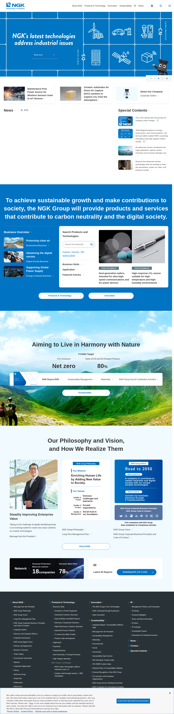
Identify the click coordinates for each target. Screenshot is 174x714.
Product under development (65, 638)
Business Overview (16, 232)
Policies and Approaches (23, 646)
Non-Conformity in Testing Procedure (66, 655)
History (16, 670)
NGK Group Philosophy (72, 530)
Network (21, 568)
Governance (96, 652)
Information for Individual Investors (144, 635)
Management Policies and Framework (146, 607)
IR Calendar (136, 627)
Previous (151, 78)
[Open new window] (86, 44)
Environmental (97, 644)
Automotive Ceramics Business (66, 615)
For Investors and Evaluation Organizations (103, 677)
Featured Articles (59, 650)
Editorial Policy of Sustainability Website (107, 668)
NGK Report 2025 (50, 379)
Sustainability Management (80, 379)
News (8, 110)
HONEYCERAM (68, 256)
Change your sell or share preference (51, 711)
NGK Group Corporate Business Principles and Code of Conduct (29, 624)
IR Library (135, 611)
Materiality (105, 379)
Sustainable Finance (139, 631)
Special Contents (132, 110)
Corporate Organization (22, 666)
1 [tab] (154, 78)
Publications (18, 682)
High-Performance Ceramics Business (69, 626)
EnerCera (75, 252)
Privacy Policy (13, 711)
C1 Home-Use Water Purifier (65, 634)
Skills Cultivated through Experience (105, 611)
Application (57, 642)
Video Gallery (19, 654)
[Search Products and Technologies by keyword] (92, 244)
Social (94, 648)
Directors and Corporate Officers (26, 634)
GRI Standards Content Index (103, 660)
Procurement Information (23, 658)
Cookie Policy (27, 711)
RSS (26, 110)
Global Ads (18, 678)
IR (94, 565)
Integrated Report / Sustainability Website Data (107, 626)
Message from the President (22, 536)
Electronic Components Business (67, 623)
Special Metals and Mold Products (67, 619)
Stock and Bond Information (142, 619)
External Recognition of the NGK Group (107, 672)
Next (162, 78)
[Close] (170, 693)
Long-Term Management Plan (75, 534)
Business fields (58, 607)
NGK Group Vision (121, 530)
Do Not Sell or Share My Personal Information (133, 701)
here (31, 703)
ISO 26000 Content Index (101, 664)
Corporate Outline (20, 630)
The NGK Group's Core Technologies (106, 607)
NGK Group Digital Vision (23, 642)
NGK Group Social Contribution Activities (137, 379)
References (18, 686)
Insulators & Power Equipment (66, 611)
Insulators (66, 252)
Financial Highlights (139, 615)
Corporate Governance (22, 638)
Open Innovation (98, 615)
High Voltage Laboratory (62, 659)
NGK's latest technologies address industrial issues (67, 668)
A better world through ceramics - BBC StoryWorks (69, 674)
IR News (135, 623)
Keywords (56, 646)
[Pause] (167, 78)
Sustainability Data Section (102, 656)
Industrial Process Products (65, 630)
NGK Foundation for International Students (108, 687)
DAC (82, 252)
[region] (87, 701)
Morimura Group (20, 674)
